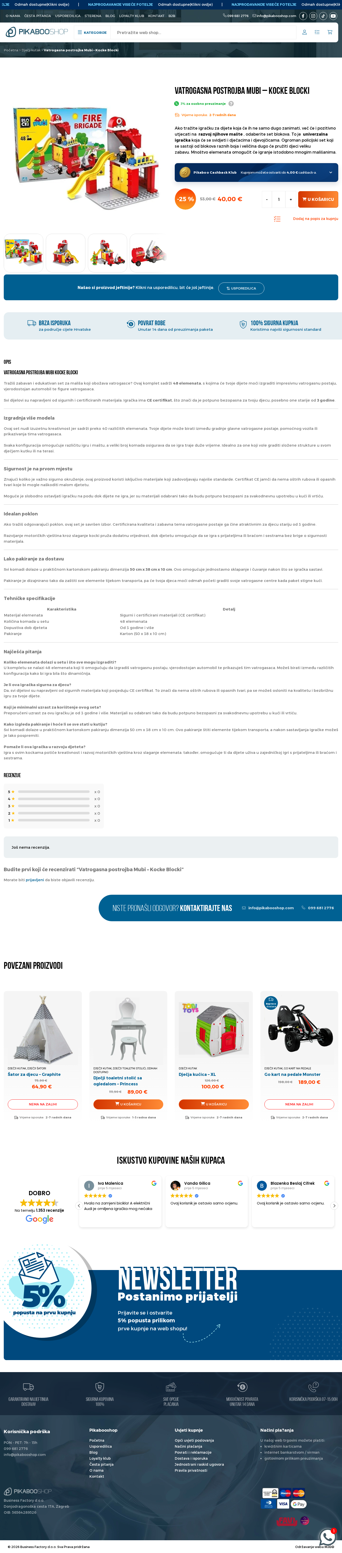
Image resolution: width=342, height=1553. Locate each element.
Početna (11, 50)
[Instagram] (313, 16)
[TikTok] (323, 16)
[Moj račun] (304, 33)
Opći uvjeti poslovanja (194, 1440)
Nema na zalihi (43, 1104)
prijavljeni (35, 879)
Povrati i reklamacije (193, 1452)
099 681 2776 (238, 16)
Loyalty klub (131, 16)
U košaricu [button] (216, 1104)
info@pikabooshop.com (276, 16)
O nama (13, 16)
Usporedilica (68, 16)
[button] (159, 251)
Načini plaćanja (188, 1446)
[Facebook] (303, 16)
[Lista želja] (317, 32)
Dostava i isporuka (191, 1458)
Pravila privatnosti (191, 1470)
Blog (110, 16)
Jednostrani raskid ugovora (199, 1464)
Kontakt (156, 16)
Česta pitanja (37, 16)
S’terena (93, 16)
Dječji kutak (31, 50)
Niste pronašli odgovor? (172, 909)
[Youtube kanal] (333, 16)
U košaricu (321, 199)
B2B (171, 16)
